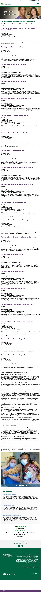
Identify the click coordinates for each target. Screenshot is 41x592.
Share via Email (25, 541)
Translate (39, 0)
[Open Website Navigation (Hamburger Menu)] (38, 3)
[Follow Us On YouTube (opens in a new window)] (19, 546)
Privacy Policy (35, 573)
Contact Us (30, 573)
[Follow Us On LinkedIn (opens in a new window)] (22, 546)
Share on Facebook (22, 541)
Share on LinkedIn (23, 541)
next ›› (3, 25)
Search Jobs (5, 590)
